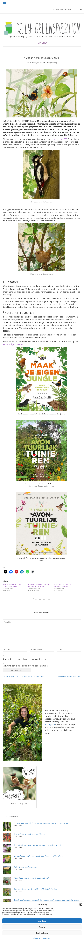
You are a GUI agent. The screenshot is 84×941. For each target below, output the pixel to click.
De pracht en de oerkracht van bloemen (30, 834)
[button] (81, 904)
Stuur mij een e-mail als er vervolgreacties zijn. (24, 659)
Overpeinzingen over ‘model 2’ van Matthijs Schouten (35, 889)
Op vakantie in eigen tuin (69, 676)
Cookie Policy (36, 938)
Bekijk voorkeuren (42, 933)
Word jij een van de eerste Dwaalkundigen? (31, 878)
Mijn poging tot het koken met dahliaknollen (24, 676)
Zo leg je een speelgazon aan (25, 867)
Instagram (50, 724)
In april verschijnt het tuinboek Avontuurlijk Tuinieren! (38, 585)
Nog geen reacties (41, 599)
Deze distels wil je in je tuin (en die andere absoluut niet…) (37, 845)
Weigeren (42, 927)
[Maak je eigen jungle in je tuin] (41, 93)
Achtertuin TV (60, 139)
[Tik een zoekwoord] (81, 9)
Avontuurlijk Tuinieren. (13, 344)
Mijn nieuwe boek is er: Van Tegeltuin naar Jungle (12, 585)
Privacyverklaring (46, 938)
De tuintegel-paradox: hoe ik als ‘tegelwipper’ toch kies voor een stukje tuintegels (46, 900)
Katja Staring (52, 63)
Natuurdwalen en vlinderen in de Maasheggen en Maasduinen (39, 856)
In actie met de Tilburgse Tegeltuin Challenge (62, 585)
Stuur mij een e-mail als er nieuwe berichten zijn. (25, 665)
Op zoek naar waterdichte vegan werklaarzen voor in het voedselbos (41, 823)
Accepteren (42, 921)
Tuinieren (42, 43)
